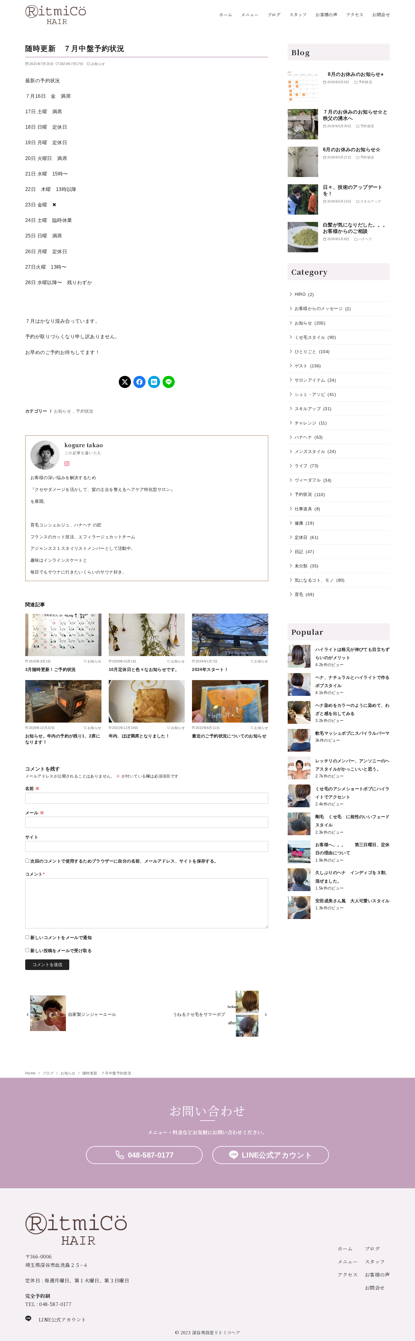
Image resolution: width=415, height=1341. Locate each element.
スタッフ (298, 14)
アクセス (355, 14)
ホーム (225, 14)
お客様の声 (326, 14)
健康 (299, 523)
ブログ (273, 14)
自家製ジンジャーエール (94, 1014)
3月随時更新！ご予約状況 (50, 669)
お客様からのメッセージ (319, 308)
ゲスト (301, 365)
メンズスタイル (310, 451)
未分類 (301, 565)
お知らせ (98, 64)
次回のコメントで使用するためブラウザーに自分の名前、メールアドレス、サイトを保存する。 (124, 861)
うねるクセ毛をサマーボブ (199, 1014)
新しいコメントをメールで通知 (61, 937)
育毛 (299, 594)
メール (34, 812)
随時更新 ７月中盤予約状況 (106, 1073)
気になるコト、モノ (314, 580)
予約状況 (85, 411)
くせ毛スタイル (310, 337)
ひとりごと (306, 351)
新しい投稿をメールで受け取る (61, 950)
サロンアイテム (310, 380)
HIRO (300, 294)
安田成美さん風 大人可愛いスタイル (352, 900)
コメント (34, 874)
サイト (31, 837)
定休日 (301, 537)
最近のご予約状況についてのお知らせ (229, 735)
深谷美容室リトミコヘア (216, 1332)
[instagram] (67, 463)
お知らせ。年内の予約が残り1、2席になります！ (62, 738)
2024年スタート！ (210, 669)
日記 (299, 551)
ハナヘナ (303, 437)
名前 (32, 788)
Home (31, 1073)
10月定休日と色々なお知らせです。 (144, 669)
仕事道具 (303, 508)
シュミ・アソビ (310, 394)
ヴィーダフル (308, 480)
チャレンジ (306, 422)
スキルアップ (308, 408)
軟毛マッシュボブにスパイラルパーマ (352, 733)
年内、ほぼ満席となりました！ (141, 735)
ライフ (301, 465)
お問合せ (381, 14)
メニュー (250, 14)
